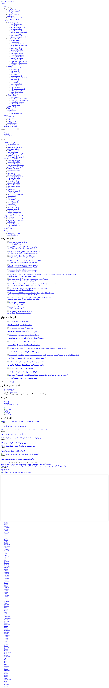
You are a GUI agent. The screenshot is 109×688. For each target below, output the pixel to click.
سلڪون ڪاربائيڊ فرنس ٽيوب (19, 61)
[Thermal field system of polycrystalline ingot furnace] (23, 335)
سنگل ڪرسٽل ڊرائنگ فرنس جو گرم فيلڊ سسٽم (23, 345)
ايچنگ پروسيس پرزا (16, 29)
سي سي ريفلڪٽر (16, 40)
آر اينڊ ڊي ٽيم (11, 124)
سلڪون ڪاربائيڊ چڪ (17, 50)
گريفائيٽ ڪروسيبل (16, 76)
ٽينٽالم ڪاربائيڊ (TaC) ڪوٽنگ (19, 32)
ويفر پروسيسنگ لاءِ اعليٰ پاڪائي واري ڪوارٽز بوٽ (21, 248)
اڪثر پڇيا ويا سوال (9, 116)
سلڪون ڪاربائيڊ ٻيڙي (17, 48)
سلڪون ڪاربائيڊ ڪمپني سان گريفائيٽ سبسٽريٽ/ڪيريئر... (24, 299)
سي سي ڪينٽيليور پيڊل (17, 43)
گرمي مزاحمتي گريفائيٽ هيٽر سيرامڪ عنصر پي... (24, 351)
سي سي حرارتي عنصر (17, 46)
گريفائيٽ (10, 66)
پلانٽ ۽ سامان (11, 121)
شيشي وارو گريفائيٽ (17, 35)
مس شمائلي (4, 470)
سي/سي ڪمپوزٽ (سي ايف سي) (16, 93)
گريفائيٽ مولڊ (15, 79)
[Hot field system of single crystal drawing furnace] (21, 341)
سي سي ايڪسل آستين (13, 466)
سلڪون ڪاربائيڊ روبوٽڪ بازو (19, 63)
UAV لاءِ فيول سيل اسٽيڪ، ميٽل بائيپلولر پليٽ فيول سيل (23, 262)
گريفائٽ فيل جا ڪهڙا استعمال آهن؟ (13, 451)
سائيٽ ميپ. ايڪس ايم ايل (11, 404)
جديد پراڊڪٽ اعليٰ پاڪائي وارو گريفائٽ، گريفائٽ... (21, 276)
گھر (5, 6)
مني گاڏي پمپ (11, 110)
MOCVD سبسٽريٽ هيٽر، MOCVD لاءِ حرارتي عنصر (22, 267)
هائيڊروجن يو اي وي (13, 19)
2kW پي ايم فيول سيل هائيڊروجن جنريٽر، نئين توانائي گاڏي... (24, 285)
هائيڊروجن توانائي (12, 95)
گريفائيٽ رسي (15, 85)
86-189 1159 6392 (9, 390)
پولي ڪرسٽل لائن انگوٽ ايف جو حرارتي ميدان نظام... (25, 338)
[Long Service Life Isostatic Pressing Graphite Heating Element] (25, 361)
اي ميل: (6, 392)
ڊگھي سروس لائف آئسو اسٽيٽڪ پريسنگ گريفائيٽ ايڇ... (25, 365)
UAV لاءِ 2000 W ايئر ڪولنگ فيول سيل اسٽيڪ (20, 257)
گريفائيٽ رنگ (14, 82)
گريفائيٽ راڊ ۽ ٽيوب (16, 84)
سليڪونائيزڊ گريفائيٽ (17, 92)
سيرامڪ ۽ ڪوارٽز (12, 106)
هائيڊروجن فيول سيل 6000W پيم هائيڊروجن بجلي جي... (22, 253)
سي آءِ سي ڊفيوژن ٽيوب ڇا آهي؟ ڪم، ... (14, 434)
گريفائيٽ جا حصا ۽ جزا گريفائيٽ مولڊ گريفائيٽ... (23, 378)
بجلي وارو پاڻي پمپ (16, 113)
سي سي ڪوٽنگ (37, 466)
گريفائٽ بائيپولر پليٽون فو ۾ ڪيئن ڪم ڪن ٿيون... (17, 459)
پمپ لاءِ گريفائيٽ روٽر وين (14, 308)
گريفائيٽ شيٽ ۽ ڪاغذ (17, 90)
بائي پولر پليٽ (15, 97)
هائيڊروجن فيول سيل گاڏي (14, 17)
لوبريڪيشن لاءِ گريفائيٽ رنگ (15, 303)
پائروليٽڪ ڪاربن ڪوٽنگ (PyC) (19, 37)
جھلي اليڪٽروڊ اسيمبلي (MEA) (19, 100)
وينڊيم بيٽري (10, 16)
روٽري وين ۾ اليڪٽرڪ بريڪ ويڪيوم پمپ (54, 466)
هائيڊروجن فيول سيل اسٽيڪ (19, 98)
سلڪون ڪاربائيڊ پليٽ (17, 53)
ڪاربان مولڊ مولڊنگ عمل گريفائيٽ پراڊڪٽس (22, 372)
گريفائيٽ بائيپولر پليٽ (13, 11)
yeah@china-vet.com (14, 392)
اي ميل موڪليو (5, 469)
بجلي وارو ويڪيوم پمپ (17, 111)
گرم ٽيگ (6, 403)
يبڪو (68, 466)
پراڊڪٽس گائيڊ (8, 401)
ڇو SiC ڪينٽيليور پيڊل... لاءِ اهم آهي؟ (13, 426)
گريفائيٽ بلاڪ (15, 69)
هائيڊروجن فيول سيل (13, 14)
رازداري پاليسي (6, 462)
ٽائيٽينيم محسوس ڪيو (17, 103)
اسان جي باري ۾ (9, 118)
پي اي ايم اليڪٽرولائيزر (17, 102)
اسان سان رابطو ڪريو (10, 126)
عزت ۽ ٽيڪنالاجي (12, 123)
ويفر (8, 108)
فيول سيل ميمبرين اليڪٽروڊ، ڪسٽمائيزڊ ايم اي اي (21, 271)
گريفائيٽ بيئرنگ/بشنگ (17, 68)
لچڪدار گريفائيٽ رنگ (27, 466)
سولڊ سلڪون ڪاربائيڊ (13, 160)
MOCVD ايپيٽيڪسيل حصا (18, 27)
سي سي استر (15, 42)
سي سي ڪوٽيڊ (11, 9)
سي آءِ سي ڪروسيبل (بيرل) (19, 45)
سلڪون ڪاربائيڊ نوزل (17, 51)
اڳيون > (12, 381)
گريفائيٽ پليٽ (15, 81)
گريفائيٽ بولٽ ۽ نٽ (16, 72)
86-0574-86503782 (9, 389)
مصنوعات (7, 21)
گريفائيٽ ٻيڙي (15, 71)
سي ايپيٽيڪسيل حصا (16, 24)
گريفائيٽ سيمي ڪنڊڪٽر (18, 89)
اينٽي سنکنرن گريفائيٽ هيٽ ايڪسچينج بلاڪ (22, 331)
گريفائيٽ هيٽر (15, 74)
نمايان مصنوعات (37, 464)
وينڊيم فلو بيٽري (15, 105)
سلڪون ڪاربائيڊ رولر (17, 59)
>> (9, 381)
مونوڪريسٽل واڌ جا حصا (18, 30)
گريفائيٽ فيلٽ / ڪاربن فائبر (19, 77)
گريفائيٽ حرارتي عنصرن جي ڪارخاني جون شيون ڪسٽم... (27, 358)
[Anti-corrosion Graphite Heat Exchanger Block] (20, 328)
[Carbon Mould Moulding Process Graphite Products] (20, 368)
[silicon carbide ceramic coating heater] (18, 321)
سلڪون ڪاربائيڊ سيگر (17, 55)
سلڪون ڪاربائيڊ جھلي (17, 64)
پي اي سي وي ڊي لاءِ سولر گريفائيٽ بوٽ (19, 313)
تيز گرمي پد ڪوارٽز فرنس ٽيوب (16, 244)
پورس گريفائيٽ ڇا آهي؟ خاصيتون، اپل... (14, 443)
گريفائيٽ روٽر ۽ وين (16, 87)
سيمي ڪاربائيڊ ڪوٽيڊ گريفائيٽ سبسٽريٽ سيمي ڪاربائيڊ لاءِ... (24, 294)
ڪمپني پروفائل (11, 119)
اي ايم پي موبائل (5, 464)
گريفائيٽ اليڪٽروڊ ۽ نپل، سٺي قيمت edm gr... (20, 290)
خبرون (6, 115)
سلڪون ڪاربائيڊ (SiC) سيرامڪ (16, 38)
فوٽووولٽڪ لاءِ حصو (16, 33)
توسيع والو (3, 466)
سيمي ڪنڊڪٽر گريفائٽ (14, 12)
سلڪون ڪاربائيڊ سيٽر (17, 58)
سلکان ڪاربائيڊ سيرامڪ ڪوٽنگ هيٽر (19, 325)
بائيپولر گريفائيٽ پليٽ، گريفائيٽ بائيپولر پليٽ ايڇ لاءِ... (22, 280)
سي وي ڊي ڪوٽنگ (12, 22)
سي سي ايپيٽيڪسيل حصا (18, 25)
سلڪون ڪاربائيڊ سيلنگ (17, 56)
